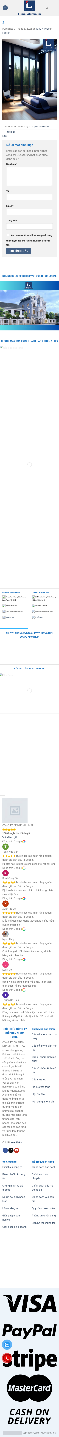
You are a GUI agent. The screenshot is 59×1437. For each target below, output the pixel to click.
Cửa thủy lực (39, 1079)
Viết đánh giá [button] (9, 837)
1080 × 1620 (43, 28)
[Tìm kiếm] (47, 8)
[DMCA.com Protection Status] (12, 1432)
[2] (29, 79)
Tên (8, 191)
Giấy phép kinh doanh (14, 1226)
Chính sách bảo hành (44, 1167)
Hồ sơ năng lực (10, 1208)
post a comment (41, 126)
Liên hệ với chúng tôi (43, 1222)
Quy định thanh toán (43, 1208)
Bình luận (11, 164)
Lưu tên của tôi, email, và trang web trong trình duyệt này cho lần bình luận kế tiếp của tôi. (29, 240)
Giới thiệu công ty (12, 1167)
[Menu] (5, 8)
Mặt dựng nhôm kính (43, 1101)
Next (6, 135)
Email (9, 206)
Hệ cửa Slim (38, 1094)
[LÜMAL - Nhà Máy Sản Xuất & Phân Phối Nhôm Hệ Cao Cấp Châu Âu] (29, 8)
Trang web (11, 220)
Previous (8, 131)
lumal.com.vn (10, 617)
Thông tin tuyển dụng (44, 1215)
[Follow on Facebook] (5, 1150)
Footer (5, 32)
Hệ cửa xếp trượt (41, 1086)
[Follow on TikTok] (11, 1150)
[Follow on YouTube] (16, 1150)
